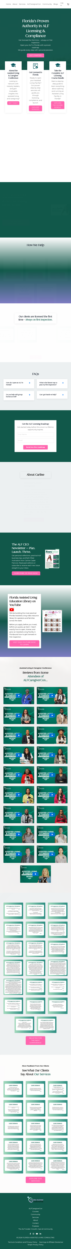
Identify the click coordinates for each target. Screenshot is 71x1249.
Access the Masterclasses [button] (24, 223)
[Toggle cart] (68, 4)
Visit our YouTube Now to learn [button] (24, 643)
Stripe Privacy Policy (35, 1245)
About (15, 4)
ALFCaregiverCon (34, 4)
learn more (58, 267)
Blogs (56, 4)
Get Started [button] (35, 55)
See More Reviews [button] (35, 349)
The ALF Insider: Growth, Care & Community (35, 1229)
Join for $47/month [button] (36, 173)
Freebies (35, 1226)
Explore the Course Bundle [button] (58, 105)
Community (47, 4)
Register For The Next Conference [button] (35, 1040)
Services (22, 4)
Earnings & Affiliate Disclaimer (51, 1242)
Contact (35, 1223)
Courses (35, 1211)
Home (8, 4)
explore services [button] (35, 108)
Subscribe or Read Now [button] (26, 573)
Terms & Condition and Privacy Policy (22, 1242)
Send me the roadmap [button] (35, 447)
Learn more (13, 267)
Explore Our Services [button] (35, 1180)
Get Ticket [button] (13, 103)
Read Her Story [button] (42, 520)
